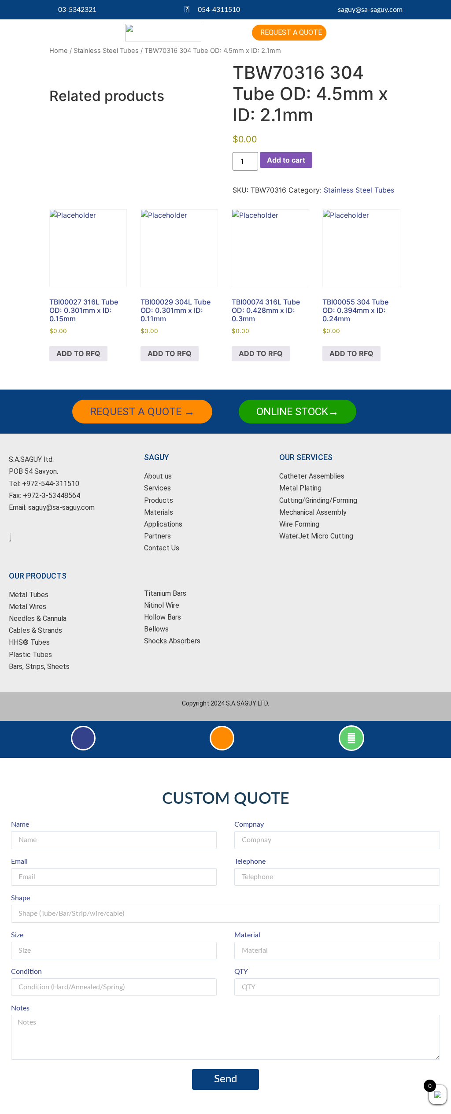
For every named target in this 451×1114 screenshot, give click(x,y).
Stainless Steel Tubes (106, 51)
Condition (26, 971)
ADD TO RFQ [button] (78, 353)
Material (247, 935)
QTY (241, 971)
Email (19, 861)
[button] (225, 33)
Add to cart (286, 160)
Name (20, 824)
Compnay (249, 824)
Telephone (250, 861)
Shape (20, 898)
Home (58, 51)
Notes (20, 1008)
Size (17, 935)
